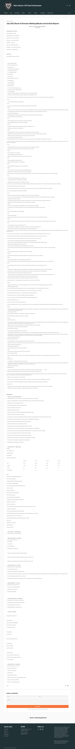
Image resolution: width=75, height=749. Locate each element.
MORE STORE (50, 12)
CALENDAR (42, 12)
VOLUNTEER (16, 12)
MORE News (6, 734)
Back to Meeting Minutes (38, 718)
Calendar (5, 730)
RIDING (35, 12)
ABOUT (23, 12)
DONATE (5, 12)
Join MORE (6, 729)
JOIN (11, 12)
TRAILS (29, 12)
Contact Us (6, 732)
